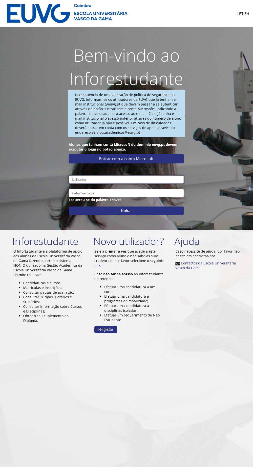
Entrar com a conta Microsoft (126, 158)
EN (246, 13)
